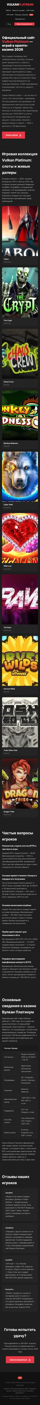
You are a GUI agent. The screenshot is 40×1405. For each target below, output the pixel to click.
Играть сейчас (12, 135)
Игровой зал (20, 19)
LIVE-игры (30, 10)
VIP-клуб (10, 15)
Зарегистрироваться (24, 24)
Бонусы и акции (18, 10)
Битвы (8, 10)
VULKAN (20, 4)
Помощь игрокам (24, 15)
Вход (9, 24)
